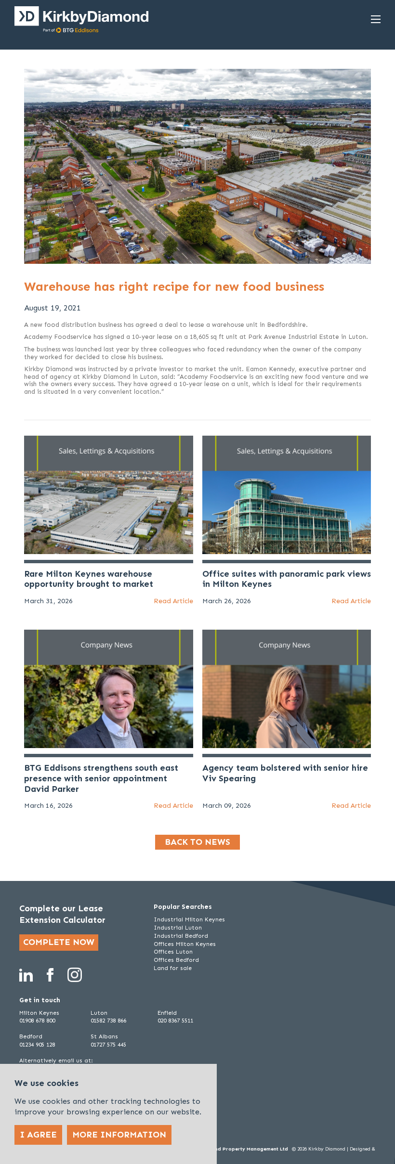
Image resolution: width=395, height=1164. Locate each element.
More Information (119, 1134)
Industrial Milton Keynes (189, 919)
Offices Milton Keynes (185, 944)
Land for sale (173, 968)
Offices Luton (173, 951)
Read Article (173, 601)
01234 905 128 (37, 1044)
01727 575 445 (108, 1044)
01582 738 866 (108, 1020)
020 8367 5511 (175, 1020)
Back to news (197, 842)
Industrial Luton (178, 927)
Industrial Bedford (181, 935)
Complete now (58, 942)
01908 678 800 (37, 1020)
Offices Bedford (176, 960)
